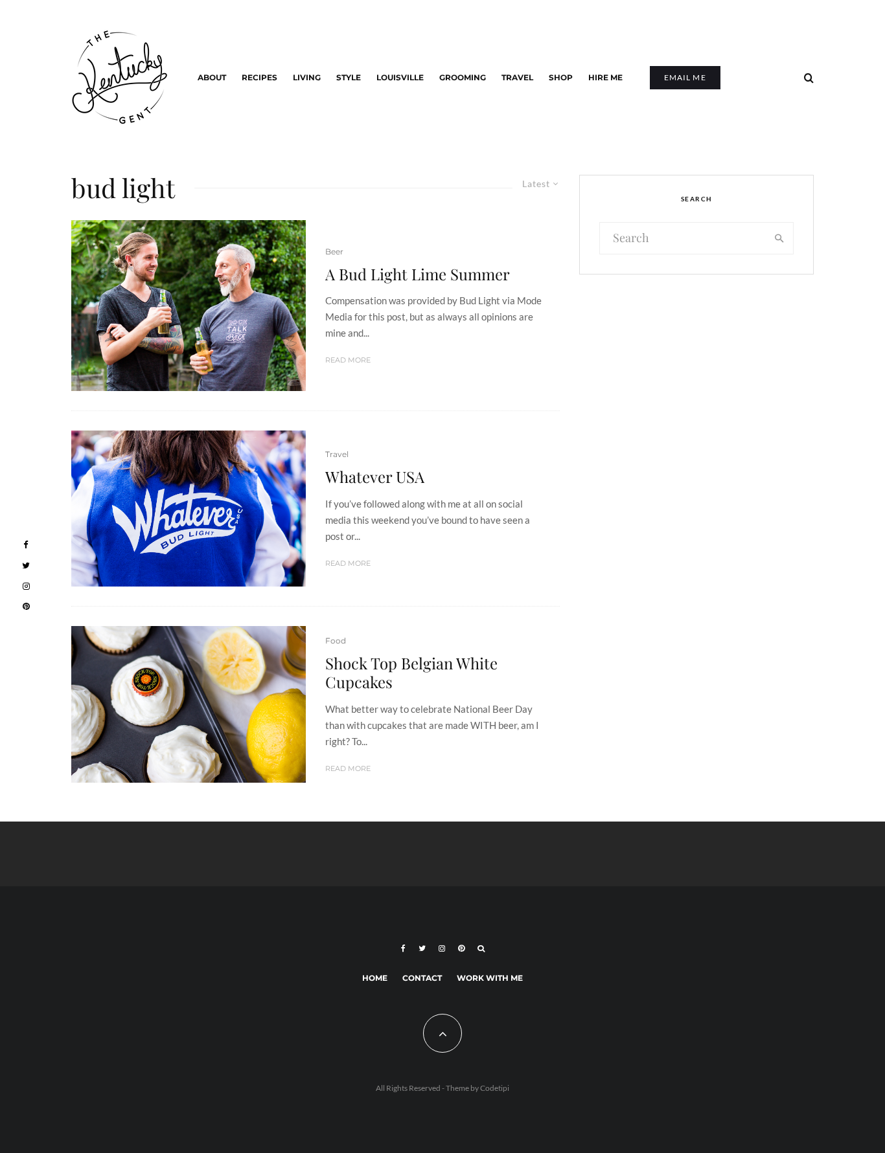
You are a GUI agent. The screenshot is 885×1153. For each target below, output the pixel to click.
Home (374, 978)
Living (307, 77)
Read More (348, 359)
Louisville (400, 77)
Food (335, 640)
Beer (334, 251)
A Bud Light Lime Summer (417, 274)
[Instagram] (442, 948)
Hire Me (605, 77)
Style (348, 77)
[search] (779, 238)
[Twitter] (422, 948)
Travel (517, 77)
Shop (561, 77)
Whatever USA (374, 476)
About (212, 77)
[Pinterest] (461, 948)
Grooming (462, 77)
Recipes (259, 77)
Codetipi (494, 1088)
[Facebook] (403, 948)
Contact (422, 978)
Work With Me (490, 978)
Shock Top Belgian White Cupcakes (411, 672)
